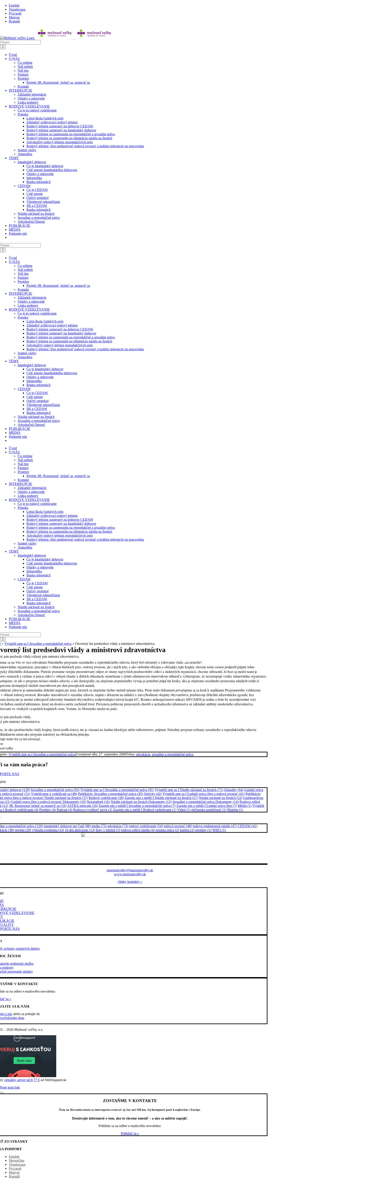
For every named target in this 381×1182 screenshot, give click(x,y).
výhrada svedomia (48, 830)
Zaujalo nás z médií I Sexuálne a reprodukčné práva (137, 806)
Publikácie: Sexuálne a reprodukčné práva (110, 794)
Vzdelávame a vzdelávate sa (54, 794)
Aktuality (233, 790)
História (235, 810)
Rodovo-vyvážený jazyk (92, 810)
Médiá (244, 806)
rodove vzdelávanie (146, 826)
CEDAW (247, 826)
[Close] (2, 1092)
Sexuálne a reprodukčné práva (55, 790)
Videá (183, 810)
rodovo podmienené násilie (215, 826)
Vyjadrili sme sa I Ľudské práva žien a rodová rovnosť (203, 794)
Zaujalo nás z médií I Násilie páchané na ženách (161, 798)
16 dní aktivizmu (80, 830)
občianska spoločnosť (208, 810)
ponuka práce (167, 830)
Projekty (47, 810)
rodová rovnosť (178, 826)
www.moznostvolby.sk (130, 874)
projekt (23, 830)
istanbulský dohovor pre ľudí (67, 826)
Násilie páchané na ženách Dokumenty (141, 802)
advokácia (143, 754)
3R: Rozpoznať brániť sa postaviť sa (37, 806)
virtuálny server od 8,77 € (22, 1080)
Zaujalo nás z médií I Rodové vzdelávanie (144, 810)
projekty (203, 830)
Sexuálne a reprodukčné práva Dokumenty (205, 802)
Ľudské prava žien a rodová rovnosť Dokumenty (48, 802)
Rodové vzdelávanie (106, 798)
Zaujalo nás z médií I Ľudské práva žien (206, 806)
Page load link (10, 1087)
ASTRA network (82, 806)
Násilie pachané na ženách (220, 798)
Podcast (64, 810)
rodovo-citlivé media (138, 830)
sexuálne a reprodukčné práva (172, 754)
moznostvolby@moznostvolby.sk (130, 870)
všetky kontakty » (130, 882)
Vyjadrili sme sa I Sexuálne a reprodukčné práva (37, 644)
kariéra (187, 830)
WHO (219, 830)
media (99, 826)
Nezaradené (98, 802)
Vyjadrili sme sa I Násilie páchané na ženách (189, 790)
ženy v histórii (108, 830)
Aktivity (153, 794)
